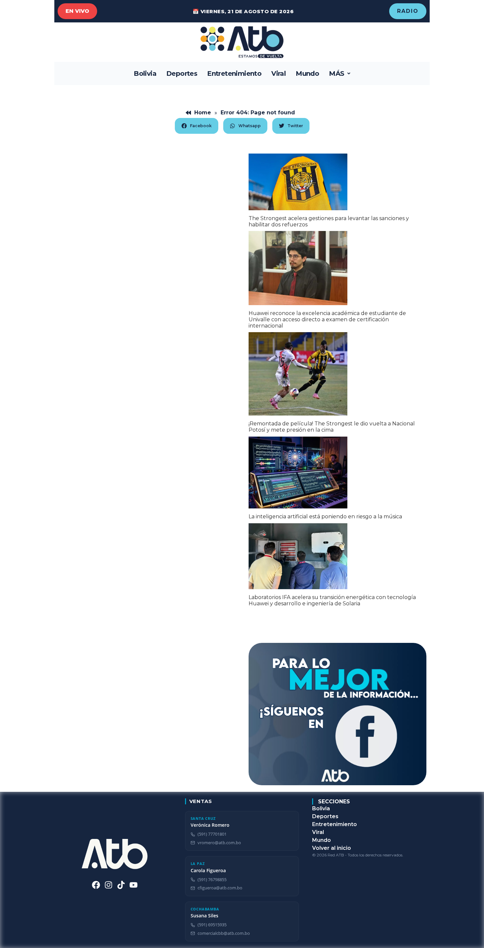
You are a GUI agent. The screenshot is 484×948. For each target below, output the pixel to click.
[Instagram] (108, 885)
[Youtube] (133, 885)
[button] (339, 73)
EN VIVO (77, 11)
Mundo (307, 73)
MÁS (336, 73)
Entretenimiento (234, 73)
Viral (278, 73)
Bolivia (145, 73)
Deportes (181, 73)
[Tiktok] (121, 885)
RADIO (407, 11)
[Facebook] (96, 885)
